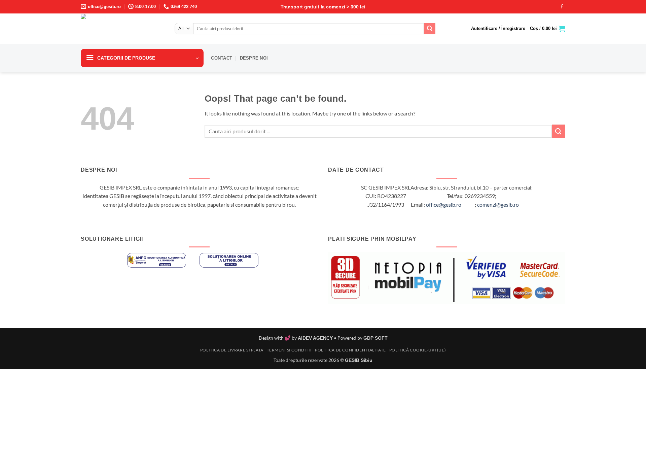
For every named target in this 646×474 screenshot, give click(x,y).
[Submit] (429, 28)
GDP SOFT (375, 338)
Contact (221, 58)
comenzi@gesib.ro (498, 204)
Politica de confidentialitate (350, 349)
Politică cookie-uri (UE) (417, 349)
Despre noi (254, 58)
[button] (498, 28)
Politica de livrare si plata (231, 349)
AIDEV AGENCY (315, 338)
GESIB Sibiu (358, 360)
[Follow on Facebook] (562, 6)
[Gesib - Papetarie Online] (123, 28)
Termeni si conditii (289, 349)
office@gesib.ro (443, 204)
